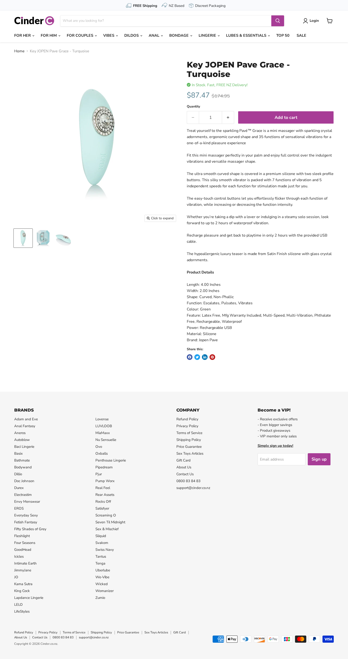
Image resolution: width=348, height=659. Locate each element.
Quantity (193, 106)
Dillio (18, 474)
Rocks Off (103, 501)
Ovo (98, 446)
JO (16, 577)
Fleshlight (22, 535)
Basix (18, 453)
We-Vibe (102, 577)
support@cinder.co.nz (193, 487)
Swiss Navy (104, 549)
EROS (19, 508)
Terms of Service (189, 432)
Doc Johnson (24, 481)
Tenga (100, 563)
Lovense (102, 419)
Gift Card (183, 460)
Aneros (20, 432)
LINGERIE (208, 35)
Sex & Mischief (107, 529)
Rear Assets (104, 494)
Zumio (100, 597)
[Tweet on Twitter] (197, 357)
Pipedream (104, 467)
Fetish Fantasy (25, 522)
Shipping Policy (188, 439)
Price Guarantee (189, 446)
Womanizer (104, 590)
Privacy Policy (187, 426)
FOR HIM (49, 35)
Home (19, 51)
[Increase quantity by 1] (228, 117)
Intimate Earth (25, 563)
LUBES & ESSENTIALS (246, 35)
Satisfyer (102, 508)
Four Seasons (24, 542)
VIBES (109, 35)
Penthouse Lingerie (110, 460)
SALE (301, 35)
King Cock (22, 590)
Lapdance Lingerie (28, 597)
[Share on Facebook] (189, 357)
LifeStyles (22, 611)
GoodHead (22, 549)
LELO (18, 604)
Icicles (19, 556)
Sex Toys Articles (189, 453)
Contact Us (185, 474)
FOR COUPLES (80, 35)
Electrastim (23, 494)
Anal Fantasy (24, 426)
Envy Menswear (27, 501)
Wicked (101, 584)
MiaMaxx (102, 432)
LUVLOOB (103, 426)
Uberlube (102, 570)
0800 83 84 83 (188, 481)
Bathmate (22, 460)
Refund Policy (187, 419)
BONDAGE (179, 35)
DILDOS (132, 35)
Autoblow (22, 439)
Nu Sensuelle (105, 439)
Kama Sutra (23, 584)
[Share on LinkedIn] (205, 357)
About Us (183, 467)
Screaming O (105, 515)
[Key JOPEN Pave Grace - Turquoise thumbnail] (23, 238)
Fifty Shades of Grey (30, 529)
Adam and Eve (26, 419)
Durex (19, 487)
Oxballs (101, 453)
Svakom (101, 542)
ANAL (154, 35)
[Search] (277, 20)
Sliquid (100, 535)
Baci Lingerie (24, 446)
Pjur (98, 474)
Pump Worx (105, 481)
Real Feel (102, 487)
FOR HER (23, 35)
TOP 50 (283, 35)
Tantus (100, 556)
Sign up (319, 459)
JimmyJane (22, 570)
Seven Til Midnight (110, 522)
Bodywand (23, 467)
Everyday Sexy (26, 515)
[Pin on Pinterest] (212, 357)
